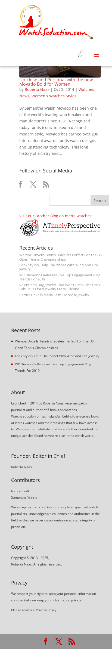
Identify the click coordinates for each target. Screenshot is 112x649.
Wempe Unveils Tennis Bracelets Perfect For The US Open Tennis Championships (60, 257)
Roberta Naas (37, 89)
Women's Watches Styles (54, 95)
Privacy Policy (46, 610)
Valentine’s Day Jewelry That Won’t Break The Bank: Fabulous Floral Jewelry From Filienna (60, 287)
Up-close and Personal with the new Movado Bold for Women (56, 82)
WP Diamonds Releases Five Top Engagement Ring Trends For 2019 (59, 277)
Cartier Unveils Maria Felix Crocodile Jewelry (54, 295)
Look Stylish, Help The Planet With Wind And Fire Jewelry (58, 267)
